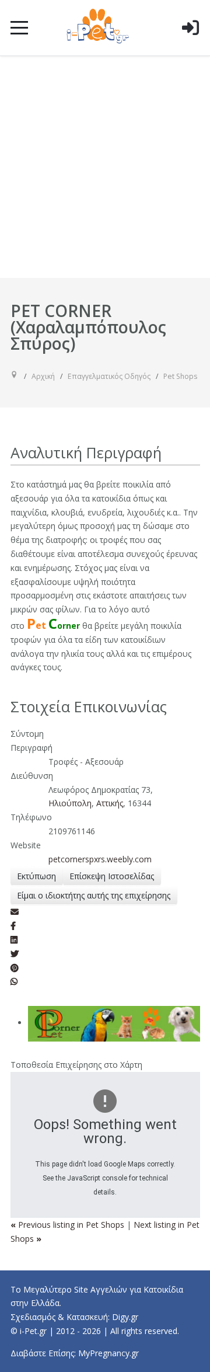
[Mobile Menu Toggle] (19, 27)
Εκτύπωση (36, 876)
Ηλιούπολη (70, 803)
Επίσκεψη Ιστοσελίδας (111, 876)
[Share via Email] (14, 911)
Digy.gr (125, 1316)
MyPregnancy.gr (108, 1353)
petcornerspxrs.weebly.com (100, 859)
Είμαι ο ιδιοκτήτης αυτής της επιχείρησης (93, 895)
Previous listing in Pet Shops (68, 1224)
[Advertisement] (105, 167)
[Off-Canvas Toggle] (190, 46)
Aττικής (109, 803)
